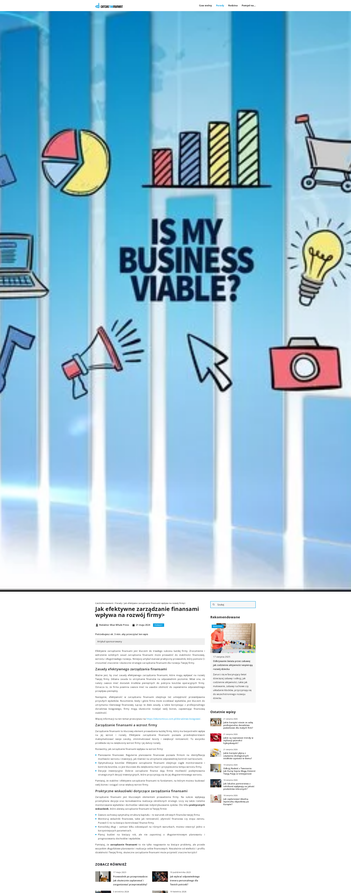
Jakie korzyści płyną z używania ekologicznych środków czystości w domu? (237, 756)
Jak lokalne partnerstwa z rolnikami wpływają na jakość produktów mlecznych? (238, 786)
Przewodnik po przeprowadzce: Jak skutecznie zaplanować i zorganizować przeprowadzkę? (130, 880)
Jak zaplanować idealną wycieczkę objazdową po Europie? (236, 802)
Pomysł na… (249, 5)
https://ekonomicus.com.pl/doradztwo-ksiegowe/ (173, 718)
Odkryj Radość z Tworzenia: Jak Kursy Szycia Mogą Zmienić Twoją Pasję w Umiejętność (239, 771)
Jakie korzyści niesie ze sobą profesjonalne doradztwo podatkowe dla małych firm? (238, 725)
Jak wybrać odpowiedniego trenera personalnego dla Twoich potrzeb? (185, 880)
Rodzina (233, 5)
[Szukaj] (213, 604)
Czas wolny (205, 5)
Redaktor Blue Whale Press (114, 625)
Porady (220, 5)
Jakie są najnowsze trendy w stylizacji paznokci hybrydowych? (238, 740)
